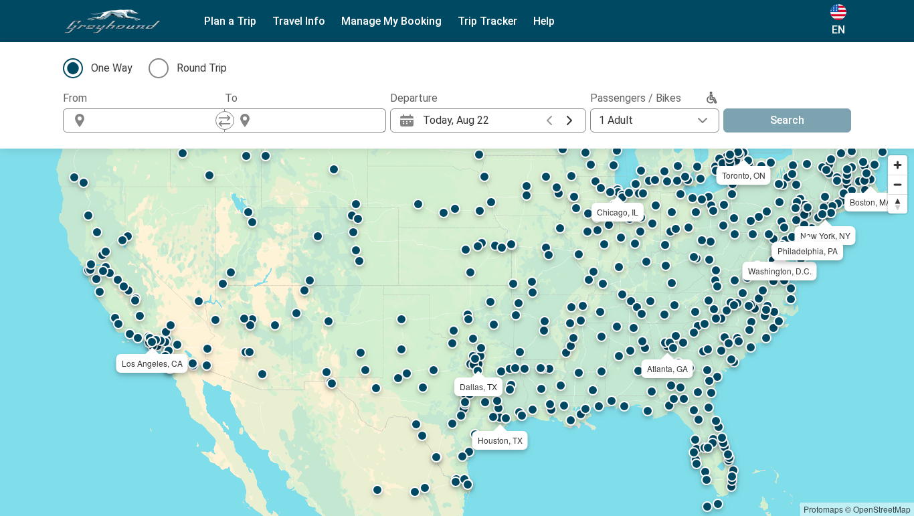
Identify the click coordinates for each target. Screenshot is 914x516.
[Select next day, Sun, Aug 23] (569, 120)
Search (787, 120)
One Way (111, 68)
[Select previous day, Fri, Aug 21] (549, 120)
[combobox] (156, 120)
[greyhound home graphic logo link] (112, 21)
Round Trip (202, 68)
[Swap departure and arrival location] (224, 120)
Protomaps (823, 509)
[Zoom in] (897, 165)
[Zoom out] (897, 184)
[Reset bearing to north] (897, 203)
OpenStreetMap (882, 509)
